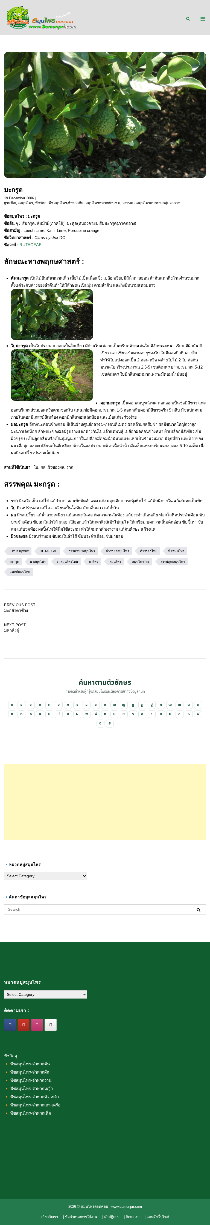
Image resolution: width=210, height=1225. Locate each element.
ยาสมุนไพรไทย (67, 561)
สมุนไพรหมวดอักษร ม (103, 203)
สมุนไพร (115, 561)
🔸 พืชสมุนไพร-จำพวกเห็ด (27, 1113)
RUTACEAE (30, 244)
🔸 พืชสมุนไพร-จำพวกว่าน (27, 1080)
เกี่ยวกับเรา (49, 1217)
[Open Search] (188, 19)
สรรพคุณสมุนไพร (173, 561)
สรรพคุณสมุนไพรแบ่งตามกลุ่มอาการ (151, 203)
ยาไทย (93, 561)
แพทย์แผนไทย (20, 572)
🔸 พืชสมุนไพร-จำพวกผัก (26, 1072)
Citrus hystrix (19, 551)
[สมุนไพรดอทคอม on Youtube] (24, 1025)
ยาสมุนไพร (38, 561)
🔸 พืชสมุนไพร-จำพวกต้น (27, 1064)
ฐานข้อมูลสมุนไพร (18, 203)
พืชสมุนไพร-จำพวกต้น (66, 203)
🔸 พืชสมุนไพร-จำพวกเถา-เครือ (32, 1105)
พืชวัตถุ (40, 203)
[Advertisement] (105, 802)
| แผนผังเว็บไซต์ (157, 1217)
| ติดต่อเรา (131, 1217)
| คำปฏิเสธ (110, 1217)
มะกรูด (14, 561)
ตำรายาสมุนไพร (117, 551)
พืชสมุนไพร (176, 551)
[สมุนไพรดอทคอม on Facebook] (10, 1025)
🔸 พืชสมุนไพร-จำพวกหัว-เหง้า (31, 1096)
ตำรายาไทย (148, 551)
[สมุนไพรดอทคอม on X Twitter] (51, 1025)
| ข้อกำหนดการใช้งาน (80, 1217)
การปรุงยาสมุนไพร (81, 551)
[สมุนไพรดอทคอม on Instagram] (37, 1025)
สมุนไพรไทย (141, 561)
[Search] (198, 909)
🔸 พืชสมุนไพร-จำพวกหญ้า (28, 1088)
